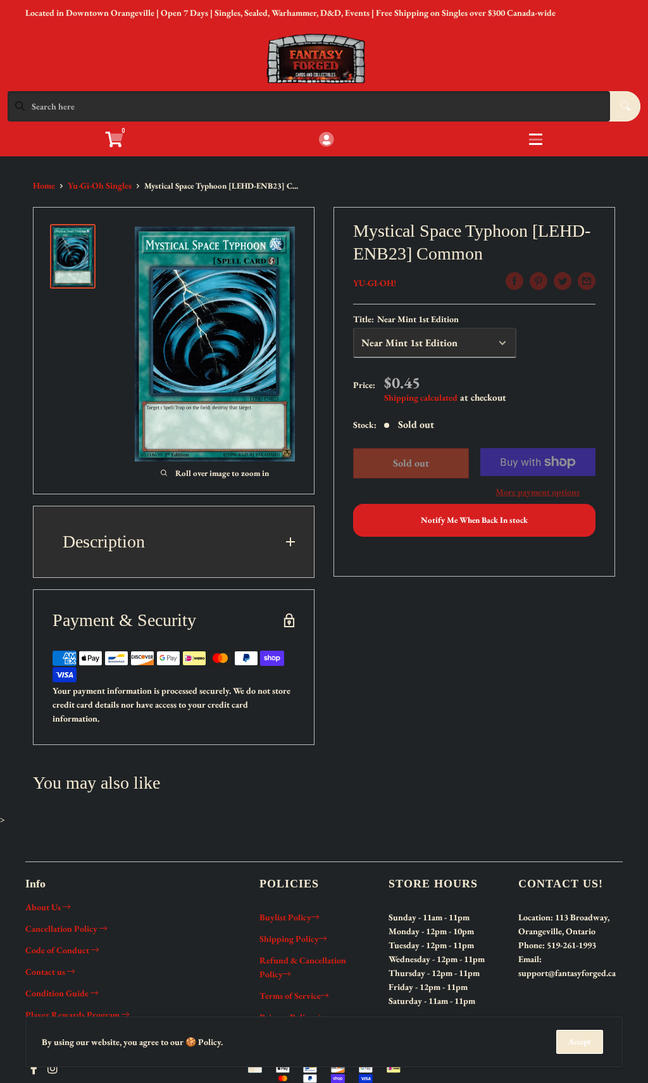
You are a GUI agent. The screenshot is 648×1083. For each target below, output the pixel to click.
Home (44, 185)
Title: (406, 319)
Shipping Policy (289, 938)
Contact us (46, 971)
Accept (579, 1041)
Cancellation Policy (62, 928)
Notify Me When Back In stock (474, 520)
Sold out (411, 463)
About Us (44, 907)
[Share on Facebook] (514, 281)
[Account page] (326, 140)
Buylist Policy (285, 917)
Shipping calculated (421, 397)
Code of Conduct (58, 950)
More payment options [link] (537, 492)
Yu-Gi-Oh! (374, 283)
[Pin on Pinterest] (538, 281)
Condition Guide (57, 993)
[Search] (625, 106)
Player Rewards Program (73, 1014)
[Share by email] (586, 281)
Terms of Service (290, 995)
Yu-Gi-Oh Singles (100, 185)
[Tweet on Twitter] (562, 281)
